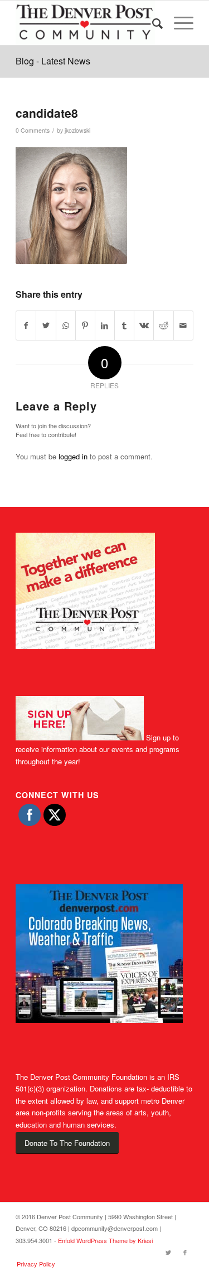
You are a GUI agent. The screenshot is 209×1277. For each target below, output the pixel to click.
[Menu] (178, 23)
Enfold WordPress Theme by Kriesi (105, 1240)
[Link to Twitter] (168, 1252)
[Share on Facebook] (26, 325)
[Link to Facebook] (185, 1252)
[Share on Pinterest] (85, 325)
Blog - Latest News (53, 60)
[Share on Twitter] (45, 325)
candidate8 (47, 112)
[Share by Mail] (183, 325)
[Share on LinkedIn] (104, 325)
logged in (73, 456)
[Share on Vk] (143, 325)
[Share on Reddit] (163, 325)
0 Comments (33, 130)
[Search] (152, 23)
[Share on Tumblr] (124, 325)
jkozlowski (77, 130)
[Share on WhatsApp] (65, 325)
